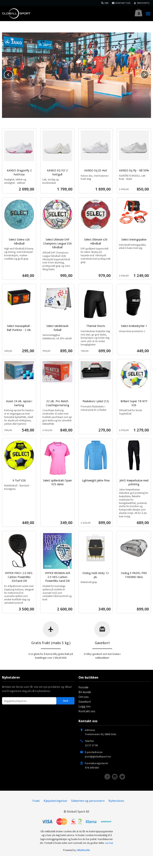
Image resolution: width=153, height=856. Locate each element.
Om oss (83, 697)
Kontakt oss (86, 711)
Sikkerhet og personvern (88, 801)
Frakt (36, 801)
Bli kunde (84, 692)
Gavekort (84, 701)
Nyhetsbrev (116, 801)
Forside (83, 687)
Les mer (109, 843)
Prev (12, 74)
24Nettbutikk (83, 850)
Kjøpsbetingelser (55, 801)
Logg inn (84, 706)
